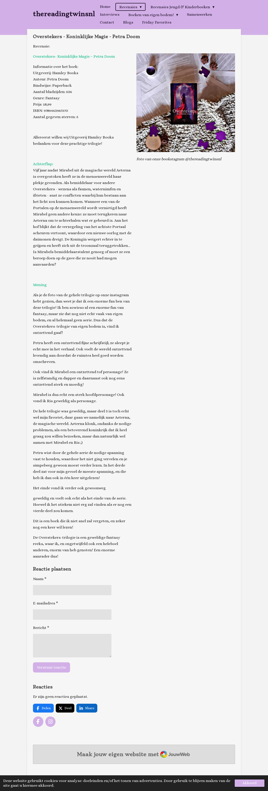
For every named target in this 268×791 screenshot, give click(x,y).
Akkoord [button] (249, 783)
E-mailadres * (45, 603)
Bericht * (41, 627)
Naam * (39, 579)
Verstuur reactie (51, 667)
